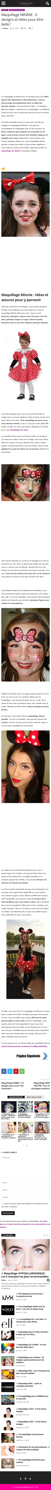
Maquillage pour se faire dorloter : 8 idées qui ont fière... (32, 1333)
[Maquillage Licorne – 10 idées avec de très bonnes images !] (42, 1107)
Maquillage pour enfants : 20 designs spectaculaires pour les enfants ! (30, 1360)
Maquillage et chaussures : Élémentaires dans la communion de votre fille (25, 1138)
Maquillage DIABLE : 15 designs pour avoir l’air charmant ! (12, 1086)
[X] (30, 1479)
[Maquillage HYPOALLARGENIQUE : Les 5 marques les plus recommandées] (25, 1255)
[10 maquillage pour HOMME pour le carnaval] (7, 1400)
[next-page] (27, 1145)
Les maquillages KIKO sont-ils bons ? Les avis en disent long (30, 1307)
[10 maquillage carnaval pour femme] (7, 1438)
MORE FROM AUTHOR (34, 1097)
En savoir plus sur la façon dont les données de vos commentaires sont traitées (25, 1224)
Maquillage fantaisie (17, 10)
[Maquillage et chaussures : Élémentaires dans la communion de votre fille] (25, 1127)
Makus (5, 28)
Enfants (4, 10)
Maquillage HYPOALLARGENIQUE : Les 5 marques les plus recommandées (25, 1275)
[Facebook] (4, 1071)
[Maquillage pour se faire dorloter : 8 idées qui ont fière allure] (7, 1336)
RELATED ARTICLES (16, 1097)
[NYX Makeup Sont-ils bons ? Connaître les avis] (7, 1297)
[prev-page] (24, 1145)
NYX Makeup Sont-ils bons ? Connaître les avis (30, 1294)
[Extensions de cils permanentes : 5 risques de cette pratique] (7, 1451)
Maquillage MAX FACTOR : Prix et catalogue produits (40, 1086)
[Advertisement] (25, 58)
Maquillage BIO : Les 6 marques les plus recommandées (33, 1371)
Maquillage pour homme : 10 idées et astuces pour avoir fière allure (8, 1116)
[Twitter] (10, 1071)
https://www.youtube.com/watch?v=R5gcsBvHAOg (24, 1046)
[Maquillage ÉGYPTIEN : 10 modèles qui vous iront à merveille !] (42, 1127)
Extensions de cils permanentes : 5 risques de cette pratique (32, 1448)
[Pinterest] (16, 1071)
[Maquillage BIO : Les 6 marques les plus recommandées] (7, 1374)
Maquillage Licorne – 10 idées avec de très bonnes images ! (42, 1115)
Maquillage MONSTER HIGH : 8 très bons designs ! (24, 1115)
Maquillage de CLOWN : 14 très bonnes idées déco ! (31, 1345)
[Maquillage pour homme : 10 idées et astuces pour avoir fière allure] (9, 1107)
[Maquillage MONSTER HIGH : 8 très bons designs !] (25, 1107)
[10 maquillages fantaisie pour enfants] (7, 1463)
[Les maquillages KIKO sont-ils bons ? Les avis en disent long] (7, 1310)
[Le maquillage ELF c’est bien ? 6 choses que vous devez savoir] (7, 1323)
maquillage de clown (19, 430)
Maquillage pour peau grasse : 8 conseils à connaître (8, 1136)
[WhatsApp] (22, 1071)
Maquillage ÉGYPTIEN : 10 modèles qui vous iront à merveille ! (40, 1137)
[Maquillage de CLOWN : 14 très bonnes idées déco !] (7, 1348)
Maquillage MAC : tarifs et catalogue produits (28, 1384)
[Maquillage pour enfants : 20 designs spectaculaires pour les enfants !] (7, 1361)
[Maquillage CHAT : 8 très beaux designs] (7, 1413)
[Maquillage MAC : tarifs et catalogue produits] (7, 1387)
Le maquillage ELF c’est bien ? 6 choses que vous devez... (31, 1320)
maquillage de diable (10, 151)
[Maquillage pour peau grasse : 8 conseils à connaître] (9, 1127)
